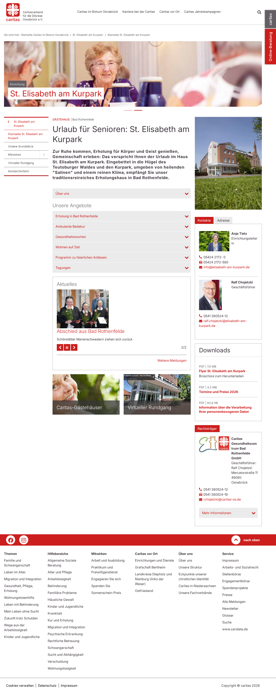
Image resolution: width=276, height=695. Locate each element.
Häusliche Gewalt (61, 600)
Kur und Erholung (60, 620)
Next (74, 349)
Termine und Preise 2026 (218, 392)
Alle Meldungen (233, 602)
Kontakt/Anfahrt (18, 171)
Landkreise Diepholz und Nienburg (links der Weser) (153, 579)
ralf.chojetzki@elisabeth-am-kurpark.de (223, 323)
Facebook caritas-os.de (10, 539)
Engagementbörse (236, 581)
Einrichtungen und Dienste (154, 560)
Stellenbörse (231, 574)
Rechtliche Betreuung (63, 641)
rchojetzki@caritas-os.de (222, 499)
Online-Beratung (270, 46)
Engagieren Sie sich (106, 579)
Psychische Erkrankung (65, 634)
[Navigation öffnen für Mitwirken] (43, 155)
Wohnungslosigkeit (62, 668)
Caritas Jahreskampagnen (202, 12)
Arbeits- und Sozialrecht (240, 567)
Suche (227, 622)
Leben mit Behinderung (21, 604)
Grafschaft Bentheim (150, 567)
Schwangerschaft (61, 648)
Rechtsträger (207, 429)
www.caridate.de (235, 629)
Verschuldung (58, 661)
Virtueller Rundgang (21, 163)
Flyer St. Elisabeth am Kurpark (222, 371)
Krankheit (55, 613)
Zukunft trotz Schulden (21, 618)
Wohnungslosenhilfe (19, 598)
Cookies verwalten (20, 685)
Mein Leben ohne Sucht (21, 611)
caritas (270, 19)
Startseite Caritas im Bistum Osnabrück (45, 34)
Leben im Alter (15, 572)
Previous (60, 349)
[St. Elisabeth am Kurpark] (133, 74)
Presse (227, 595)
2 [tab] (138, 111)
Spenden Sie (100, 586)
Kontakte (204, 220)
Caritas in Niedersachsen (197, 586)
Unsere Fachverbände (195, 593)
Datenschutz (47, 685)
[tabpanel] (133, 74)
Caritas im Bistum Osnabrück (97, 12)
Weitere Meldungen (171, 362)
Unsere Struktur (190, 567)
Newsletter (230, 608)
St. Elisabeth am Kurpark (88, 34)
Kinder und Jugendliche (22, 637)
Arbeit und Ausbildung (108, 560)
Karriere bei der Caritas (138, 12)
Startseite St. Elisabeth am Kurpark (128, 34)
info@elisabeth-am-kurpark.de (226, 267)
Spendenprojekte (235, 588)
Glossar (228, 615)
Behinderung (57, 586)
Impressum (230, 560)
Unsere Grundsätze (20, 146)
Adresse (223, 220)
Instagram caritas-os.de (23, 539)
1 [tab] (128, 111)
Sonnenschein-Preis (106, 593)
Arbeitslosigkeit (59, 579)
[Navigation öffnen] (8, 122)
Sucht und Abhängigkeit (65, 655)
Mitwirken (14, 154)
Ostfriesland (144, 591)
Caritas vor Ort (169, 12)
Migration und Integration (22, 579)
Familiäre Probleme (62, 593)
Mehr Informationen (216, 513)
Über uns (185, 560)
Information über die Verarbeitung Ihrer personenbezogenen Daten (225, 409)
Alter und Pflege (60, 572)
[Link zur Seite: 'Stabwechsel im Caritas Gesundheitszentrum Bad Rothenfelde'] (83, 306)
